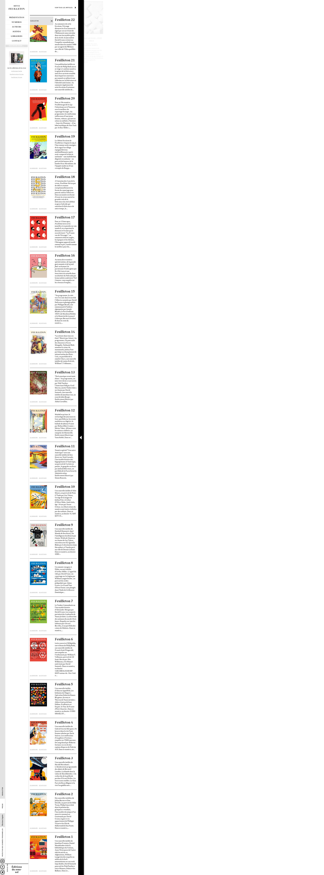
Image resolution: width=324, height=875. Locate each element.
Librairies (16, 36)
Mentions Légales (2, 820)
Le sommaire (34, 51)
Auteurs (16, 27)
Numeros (17, 22)
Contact (16, 41)
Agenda (17, 31)
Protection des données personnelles (2, 842)
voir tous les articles (64, 7)
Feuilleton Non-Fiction (17, 74)
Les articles (42, 51)
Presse (2, 806)
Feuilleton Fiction (16, 77)
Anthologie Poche (16, 71)
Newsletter (2, 791)
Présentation (16, 17)
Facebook (2, 866)
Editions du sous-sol (16, 869)
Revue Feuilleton (16, 7)
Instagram (2, 861)
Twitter (2, 872)
